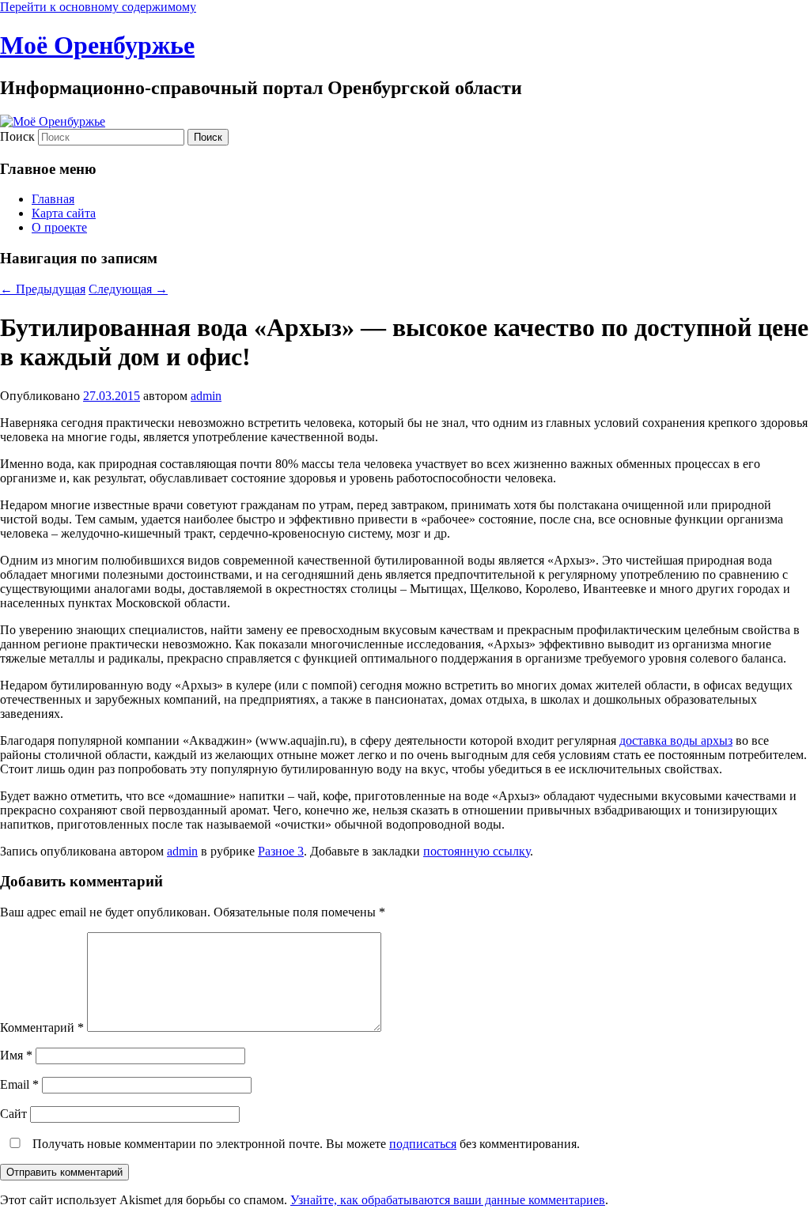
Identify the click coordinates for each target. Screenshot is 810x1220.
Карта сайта (64, 213)
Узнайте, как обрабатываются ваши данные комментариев (447, 1200)
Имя (16, 1055)
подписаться (422, 1143)
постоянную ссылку (476, 851)
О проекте (59, 227)
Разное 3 (281, 851)
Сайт (13, 1113)
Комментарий (42, 1027)
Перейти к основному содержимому (98, 6)
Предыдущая (42, 289)
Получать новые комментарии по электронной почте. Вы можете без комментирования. (304, 1143)
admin (206, 395)
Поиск (17, 136)
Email (19, 1084)
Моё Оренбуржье (97, 45)
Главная (53, 199)
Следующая (128, 289)
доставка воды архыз (675, 740)
